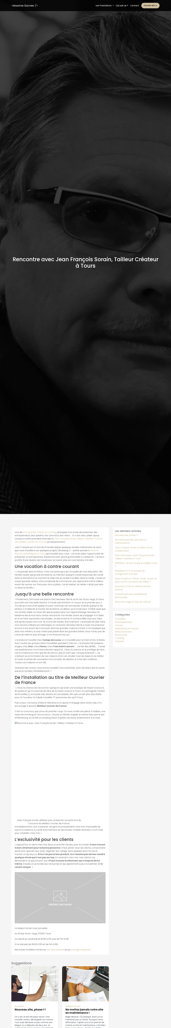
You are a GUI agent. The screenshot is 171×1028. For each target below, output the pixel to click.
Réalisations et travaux (127, 628)
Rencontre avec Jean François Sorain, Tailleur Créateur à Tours (134, 557)
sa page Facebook (81, 949)
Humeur (119, 625)
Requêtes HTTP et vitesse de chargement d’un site (130, 572)
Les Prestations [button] (104, 5)
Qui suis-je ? (122, 5)
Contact (134, 5)
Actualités (19, 1006)
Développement (123, 622)
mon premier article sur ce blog (39, 532)
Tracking (119, 638)
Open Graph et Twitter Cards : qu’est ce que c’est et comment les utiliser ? (136, 580)
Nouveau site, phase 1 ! (126, 535)
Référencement (72, 1006)
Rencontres (121, 634)
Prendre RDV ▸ (150, 5)
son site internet (55, 949)
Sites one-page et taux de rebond (132, 601)
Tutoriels (119, 641)
